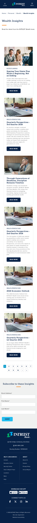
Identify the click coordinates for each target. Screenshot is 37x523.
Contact (6, 460)
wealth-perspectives (14, 119)
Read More (14, 91)
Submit (7, 419)
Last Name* (5, 409)
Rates (5, 476)
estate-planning (12, 68)
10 (18, 370)
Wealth (18, 13)
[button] (32, 4)
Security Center (8, 466)
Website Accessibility (18, 517)
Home (4, 13)
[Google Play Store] (23, 492)
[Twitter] (15, 501)
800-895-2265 (19, 445)
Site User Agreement (18, 515)
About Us (25, 460)
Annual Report (27, 470)
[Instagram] (21, 501)
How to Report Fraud (9, 470)
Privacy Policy (26, 466)
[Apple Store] (13, 492)
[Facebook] (10, 501)
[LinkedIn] (27, 501)
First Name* (5, 401)
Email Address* (6, 393)
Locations (6, 473)
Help (5, 479)
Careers (25, 463)
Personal (11, 13)
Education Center (8, 463)
